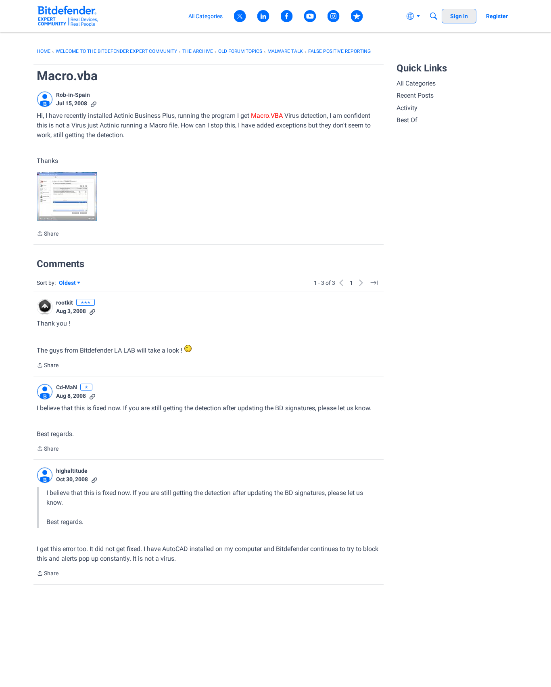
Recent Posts (415, 95)
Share (47, 234)
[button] (45, 99)
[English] (68, 16)
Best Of (407, 120)
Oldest (68, 283)
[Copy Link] (93, 103)
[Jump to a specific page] (373, 282)
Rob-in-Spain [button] (73, 95)
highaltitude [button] (72, 471)
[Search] (433, 16)
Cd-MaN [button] (66, 387)
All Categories (416, 83)
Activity (407, 108)
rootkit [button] (64, 302)
